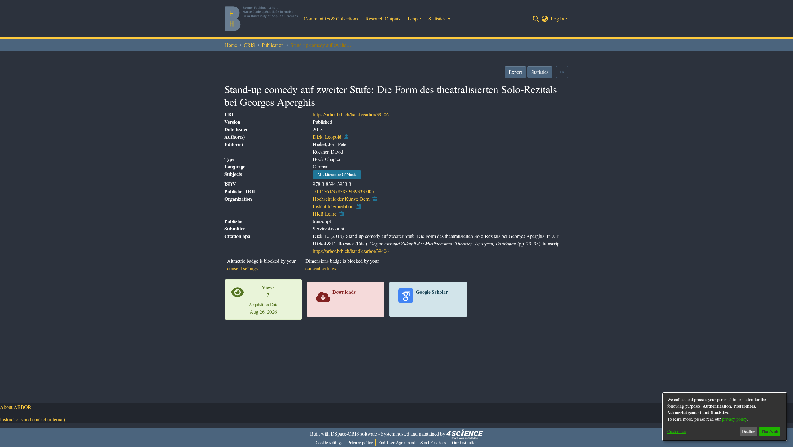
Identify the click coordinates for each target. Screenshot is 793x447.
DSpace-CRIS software (354, 433)
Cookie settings (329, 442)
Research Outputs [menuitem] (383, 18)
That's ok (769, 431)
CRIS (249, 45)
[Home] (261, 19)
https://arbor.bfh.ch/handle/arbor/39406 (351, 114)
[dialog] (725, 417)
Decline (748, 431)
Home (231, 45)
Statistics (539, 72)
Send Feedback (433, 442)
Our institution (465, 442)
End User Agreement (396, 442)
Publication (273, 45)
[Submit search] (536, 18)
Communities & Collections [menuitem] (331, 18)
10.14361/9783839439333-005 (343, 191)
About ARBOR (15, 407)
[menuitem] (438, 18)
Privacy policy (360, 442)
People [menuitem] (414, 18)
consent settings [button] (242, 268)
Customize (676, 431)
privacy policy (734, 419)
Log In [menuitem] (557, 18)
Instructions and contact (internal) (32, 419)
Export (515, 72)
